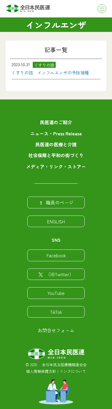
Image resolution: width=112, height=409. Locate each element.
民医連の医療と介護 (56, 144)
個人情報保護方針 (41, 371)
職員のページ (60, 202)
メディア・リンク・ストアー (56, 166)
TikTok (56, 311)
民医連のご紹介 (56, 122)
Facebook (56, 255)
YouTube (56, 292)
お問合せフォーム (56, 330)
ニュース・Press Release (56, 133)
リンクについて (73, 371)
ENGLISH (56, 221)
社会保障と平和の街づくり (56, 155)
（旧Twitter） (60, 274)
